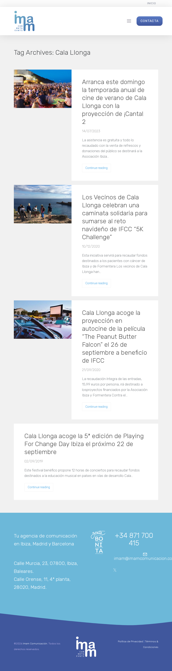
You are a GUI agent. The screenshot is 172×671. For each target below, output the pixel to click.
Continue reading (96, 168)
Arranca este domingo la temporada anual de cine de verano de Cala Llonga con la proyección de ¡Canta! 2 (114, 102)
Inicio (151, 3)
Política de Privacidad (130, 641)
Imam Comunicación (35, 643)
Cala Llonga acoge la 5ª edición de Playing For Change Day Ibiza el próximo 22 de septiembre (84, 444)
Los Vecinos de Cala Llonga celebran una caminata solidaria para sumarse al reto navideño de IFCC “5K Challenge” (114, 217)
